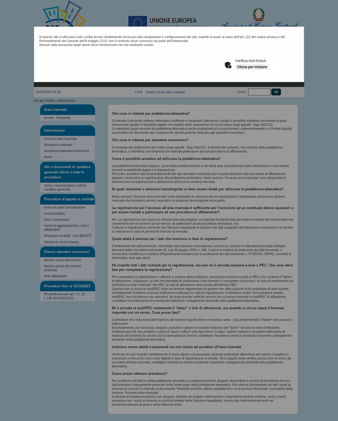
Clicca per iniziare (252, 67)
